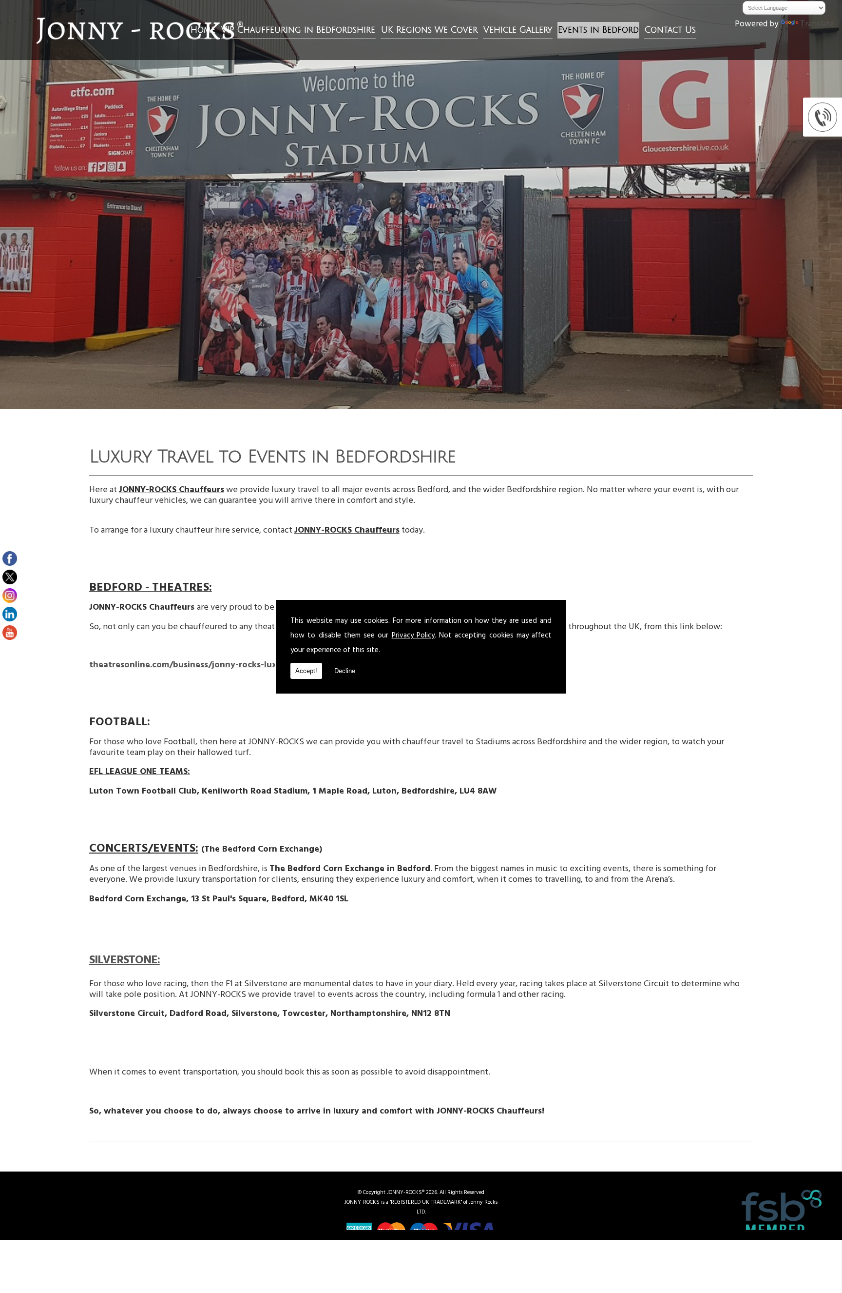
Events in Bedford (598, 30)
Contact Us (670, 30)
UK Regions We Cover (429, 30)
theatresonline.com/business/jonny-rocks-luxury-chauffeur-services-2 (233, 665)
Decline (344, 671)
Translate (817, 25)
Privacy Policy (413, 636)
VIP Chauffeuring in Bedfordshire (298, 30)
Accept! (306, 671)
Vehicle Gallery (517, 30)
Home (203, 30)
